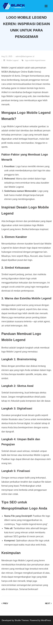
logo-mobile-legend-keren (35, 60)
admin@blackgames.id (25, 56)
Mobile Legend (12, 60)
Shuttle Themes (22, 620)
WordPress (46, 620)
